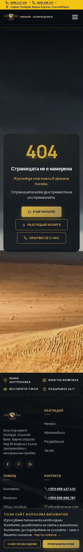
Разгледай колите (44, 225)
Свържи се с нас (44, 238)
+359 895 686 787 (61, 498)
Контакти (11, 489)
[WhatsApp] (30, 464)
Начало (50, 423)
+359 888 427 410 (61, 489)
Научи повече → (47, 535)
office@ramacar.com (62, 507)
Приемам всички (61, 544)
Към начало (44, 212)
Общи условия (14, 507)
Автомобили (54, 432)
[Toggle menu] (75, 17)
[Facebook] (7, 464)
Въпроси (10, 498)
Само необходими (22, 544)
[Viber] (19, 464)
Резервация (54, 441)
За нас (49, 450)
